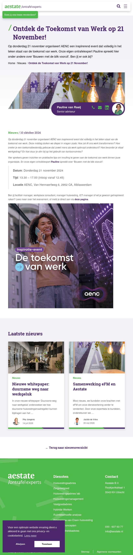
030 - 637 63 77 (114, 526)
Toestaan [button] (47, 544)
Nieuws (21, 63)
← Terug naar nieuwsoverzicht (66, 448)
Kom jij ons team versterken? (20, 14)
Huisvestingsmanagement (68, 499)
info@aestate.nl (114, 531)
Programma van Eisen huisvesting (73, 520)
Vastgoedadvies (62, 504)
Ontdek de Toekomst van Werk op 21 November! (58, 63)
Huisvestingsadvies (64, 483)
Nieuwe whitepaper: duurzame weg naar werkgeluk (30, 389)
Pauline (55, 161)
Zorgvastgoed (61, 488)
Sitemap (85, 551)
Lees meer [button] (30, 535)
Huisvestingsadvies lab (66, 493)
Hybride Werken (62, 509)
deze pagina (81, 199)
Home (11, 63)
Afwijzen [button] (20, 544)
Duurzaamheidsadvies (66, 531)
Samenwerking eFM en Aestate (94, 386)
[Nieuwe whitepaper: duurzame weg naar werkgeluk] (36, 357)
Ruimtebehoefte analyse (67, 514)
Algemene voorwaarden (109, 551)
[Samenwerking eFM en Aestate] (97, 357)
